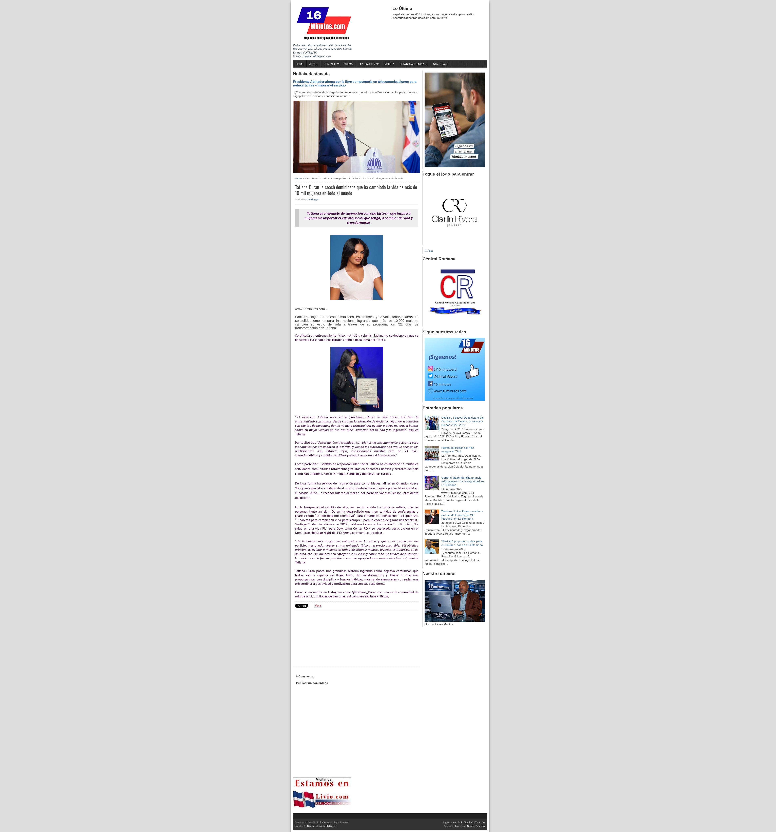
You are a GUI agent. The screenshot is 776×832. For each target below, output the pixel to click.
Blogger (459, 826)
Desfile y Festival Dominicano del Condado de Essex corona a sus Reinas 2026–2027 (462, 421)
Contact (329, 63)
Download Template (413, 63)
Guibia (429, 250)
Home (299, 63)
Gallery (389, 63)
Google (470, 826)
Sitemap (349, 63)
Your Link (457, 822)
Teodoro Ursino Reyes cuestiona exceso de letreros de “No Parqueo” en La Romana (462, 515)
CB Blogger (313, 199)
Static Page (440, 63)
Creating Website (315, 826)
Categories (367, 63)
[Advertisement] (326, 638)
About (313, 63)
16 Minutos (323, 822)
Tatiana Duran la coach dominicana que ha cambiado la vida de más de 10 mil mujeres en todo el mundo (356, 190)
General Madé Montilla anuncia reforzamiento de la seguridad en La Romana (462, 481)
